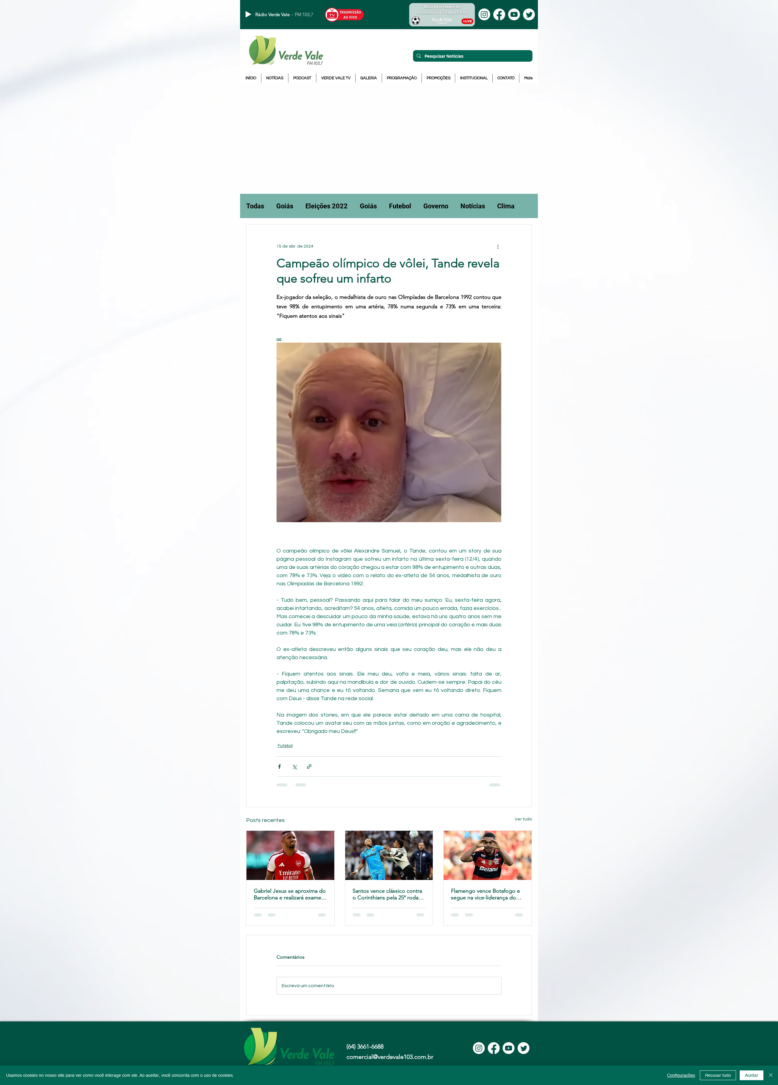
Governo (435, 206)
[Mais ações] (497, 246)
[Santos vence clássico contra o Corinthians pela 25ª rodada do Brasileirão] (389, 855)
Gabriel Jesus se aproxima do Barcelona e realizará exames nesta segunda (290, 894)
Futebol (400, 206)
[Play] (248, 14)
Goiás (284, 206)
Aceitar (751, 1075)
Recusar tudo (718, 1075)
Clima (506, 206)
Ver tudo (523, 819)
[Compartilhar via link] (309, 766)
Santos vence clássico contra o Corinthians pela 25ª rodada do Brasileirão (389, 894)
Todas (255, 206)
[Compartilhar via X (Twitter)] (294, 766)
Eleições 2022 (326, 206)
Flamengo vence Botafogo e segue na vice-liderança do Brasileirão (485, 894)
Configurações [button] (681, 1075)
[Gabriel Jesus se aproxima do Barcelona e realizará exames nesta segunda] (290, 855)
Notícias (472, 206)
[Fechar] (770, 1075)
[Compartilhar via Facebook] (279, 766)
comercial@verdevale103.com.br (389, 1056)
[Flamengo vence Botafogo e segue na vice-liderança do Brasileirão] (488, 855)
